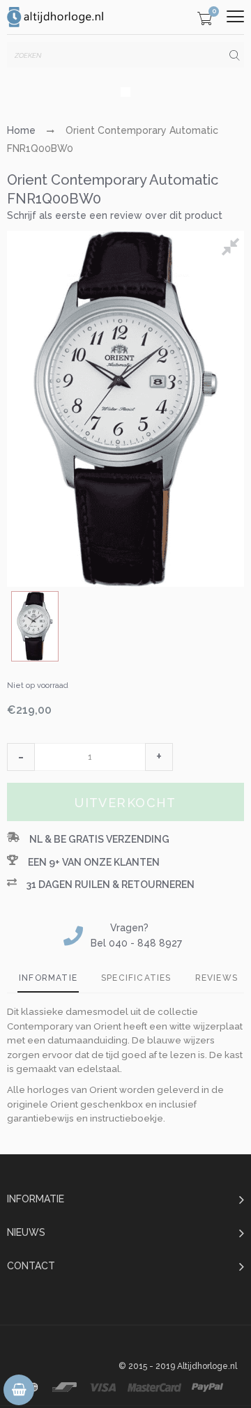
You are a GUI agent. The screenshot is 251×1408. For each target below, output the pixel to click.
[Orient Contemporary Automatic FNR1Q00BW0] (35, 626)
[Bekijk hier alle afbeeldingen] (233, 249)
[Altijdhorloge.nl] (56, 17)
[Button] (235, 16)
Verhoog (159, 757)
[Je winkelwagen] (204, 20)
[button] (21, 757)
